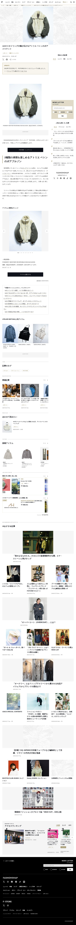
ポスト (13, 890)
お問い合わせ (45, 893)
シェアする (14, 59)
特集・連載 (8, 5)
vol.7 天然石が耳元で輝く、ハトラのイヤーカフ (19, 312)
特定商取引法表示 (34, 913)
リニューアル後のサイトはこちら (17, 71)
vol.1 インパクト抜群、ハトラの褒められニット (19, 290)
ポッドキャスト (31, 890)
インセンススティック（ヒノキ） (45, 464)
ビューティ (17, 2)
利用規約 (29, 893)
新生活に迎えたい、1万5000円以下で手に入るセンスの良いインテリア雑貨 (63, 149)
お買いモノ (16, 5)
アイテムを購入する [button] (25, 274)
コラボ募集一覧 (23, 497)
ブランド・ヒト (30, 2)
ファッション (61, 126)
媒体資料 (18, 893)
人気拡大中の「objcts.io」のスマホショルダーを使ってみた (63, 164)
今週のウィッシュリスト (26, 5)
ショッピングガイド (7, 913)
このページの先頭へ (9, 860)
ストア (23, 2)
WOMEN (63, 112)
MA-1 (12, 179)
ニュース (7, 2)
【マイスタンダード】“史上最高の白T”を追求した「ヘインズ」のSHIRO (63, 141)
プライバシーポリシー (36, 893)
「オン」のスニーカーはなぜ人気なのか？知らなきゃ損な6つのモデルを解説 (63, 133)
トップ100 (44, 2)
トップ (2, 5)
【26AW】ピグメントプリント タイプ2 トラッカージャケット (27, 464)
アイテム (12, 910)
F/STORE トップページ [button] (25, 150)
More (64, 2)
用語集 (39, 890)
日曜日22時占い (23, 886)
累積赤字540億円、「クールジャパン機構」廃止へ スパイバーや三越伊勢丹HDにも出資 (35, 833)
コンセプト (30, 910)
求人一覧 (14, 476)
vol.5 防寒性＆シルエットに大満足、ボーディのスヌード (22, 304)
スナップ (51, 2)
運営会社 (23, 893)
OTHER (70, 112)
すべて (54, 58)
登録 (62, 116)
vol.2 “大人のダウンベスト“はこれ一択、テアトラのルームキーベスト (25, 293)
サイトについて (6, 893)
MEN (56, 112)
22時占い (38, 2)
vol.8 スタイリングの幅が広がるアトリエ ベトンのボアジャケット (48, 5)
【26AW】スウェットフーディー (8, 464)
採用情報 (13, 893)
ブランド (5, 910)
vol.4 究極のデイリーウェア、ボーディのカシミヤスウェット (23, 301)
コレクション (58, 2)
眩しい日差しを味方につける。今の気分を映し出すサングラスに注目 (63, 156)
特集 (12, 2)
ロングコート (26, 168)
